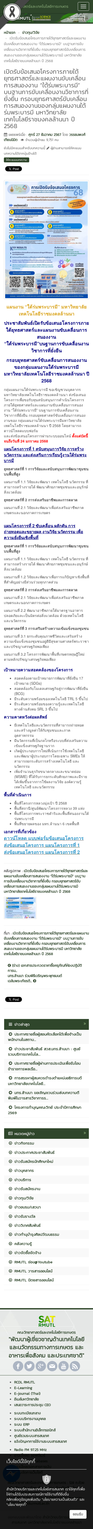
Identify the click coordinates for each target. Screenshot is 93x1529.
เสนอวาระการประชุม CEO (32, 1405)
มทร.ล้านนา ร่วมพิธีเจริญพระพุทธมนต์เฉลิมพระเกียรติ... (35, 978)
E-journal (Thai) (27, 1393)
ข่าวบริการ (22, 1180)
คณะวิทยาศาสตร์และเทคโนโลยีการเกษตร (36, 6)
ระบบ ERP (21, 1424)
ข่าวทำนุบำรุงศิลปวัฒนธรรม (36, 1234)
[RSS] (75, 1366)
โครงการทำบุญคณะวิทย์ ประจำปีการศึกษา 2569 (44, 1110)
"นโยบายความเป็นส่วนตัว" (60, 1499)
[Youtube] (63, 1366)
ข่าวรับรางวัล (24, 1216)
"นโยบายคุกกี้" (16, 1504)
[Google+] (41, 1366)
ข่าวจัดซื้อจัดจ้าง (27, 1253)
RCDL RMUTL (24, 1382)
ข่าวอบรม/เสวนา (27, 1207)
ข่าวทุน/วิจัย (23, 1198)
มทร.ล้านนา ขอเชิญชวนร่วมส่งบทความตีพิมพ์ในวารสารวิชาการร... (43, 1095)
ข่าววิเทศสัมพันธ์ (27, 1225)
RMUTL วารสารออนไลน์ (32, 1271)
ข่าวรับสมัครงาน (26, 1189)
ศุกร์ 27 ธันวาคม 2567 (44, 134)
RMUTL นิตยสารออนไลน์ (33, 1280)
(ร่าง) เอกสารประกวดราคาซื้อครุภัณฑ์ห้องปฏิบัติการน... (45, 968)
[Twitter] (29, 1366)
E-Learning (23, 1388)
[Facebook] (18, 1366)
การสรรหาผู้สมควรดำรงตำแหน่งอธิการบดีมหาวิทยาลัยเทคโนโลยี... (45, 1080)
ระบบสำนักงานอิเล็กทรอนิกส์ (35, 1430)
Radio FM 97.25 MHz (30, 1449)
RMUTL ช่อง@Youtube (32, 1262)
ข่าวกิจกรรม (23, 1143)
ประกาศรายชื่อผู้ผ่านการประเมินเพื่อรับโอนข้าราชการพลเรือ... (44, 1066)
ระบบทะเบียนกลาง (27, 1413)
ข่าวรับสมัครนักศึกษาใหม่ (33, 1161)
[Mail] (52, 1366)
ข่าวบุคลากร (23, 1170)
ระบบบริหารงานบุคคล (30, 1419)
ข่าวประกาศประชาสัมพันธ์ (34, 1152)
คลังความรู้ (22, 1244)
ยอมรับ (78, 1514)
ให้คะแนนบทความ (16, 160)
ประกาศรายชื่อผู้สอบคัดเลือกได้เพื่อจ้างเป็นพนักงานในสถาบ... (44, 1036)
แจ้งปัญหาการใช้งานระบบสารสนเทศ (40, 1441)
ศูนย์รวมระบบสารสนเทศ (31, 1436)
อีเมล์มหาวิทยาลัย (26, 1399)
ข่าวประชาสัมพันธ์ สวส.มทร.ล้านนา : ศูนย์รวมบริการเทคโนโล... (44, 1051)
